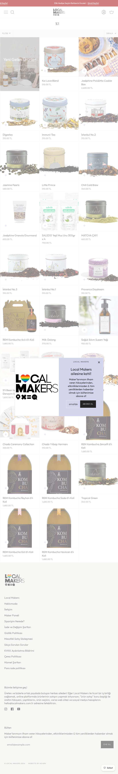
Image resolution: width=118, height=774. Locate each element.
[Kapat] (99, 362)
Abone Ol (88, 404)
